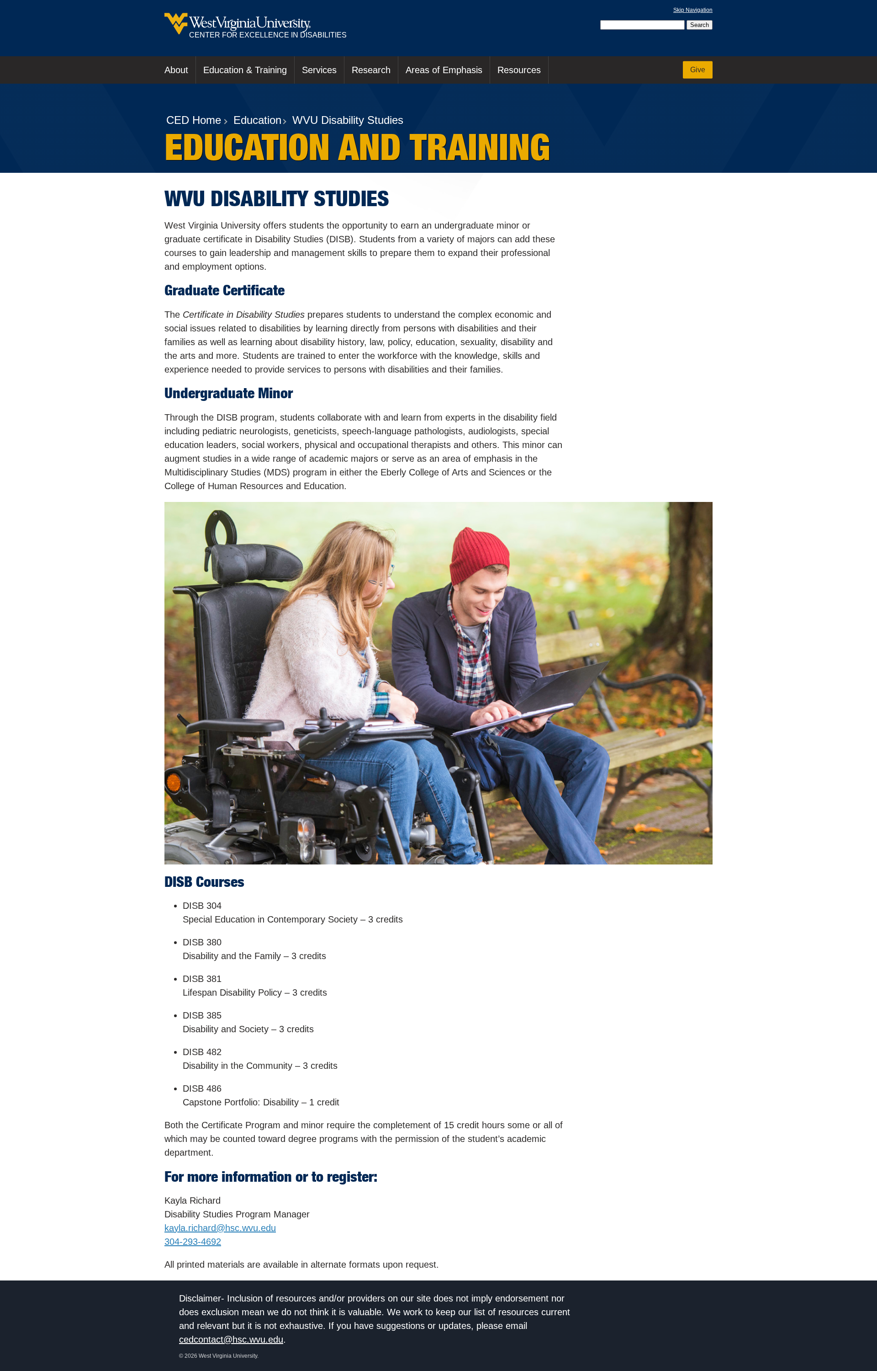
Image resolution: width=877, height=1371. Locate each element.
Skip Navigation (693, 10)
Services (319, 70)
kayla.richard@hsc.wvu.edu (220, 1228)
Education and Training (357, 147)
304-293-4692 (192, 1242)
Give (697, 70)
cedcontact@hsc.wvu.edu (231, 1339)
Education (257, 120)
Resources (519, 70)
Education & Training (245, 70)
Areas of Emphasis (444, 70)
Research (371, 70)
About (176, 70)
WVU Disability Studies (347, 120)
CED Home (193, 120)
